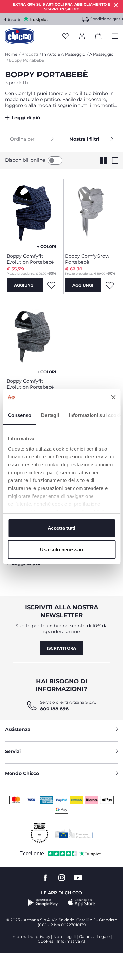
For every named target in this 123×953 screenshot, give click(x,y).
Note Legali (64, 936)
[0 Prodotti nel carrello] (98, 37)
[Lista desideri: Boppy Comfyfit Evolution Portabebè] (51, 285)
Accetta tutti (61, 528)
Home (11, 54)
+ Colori (46, 246)
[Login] (82, 36)
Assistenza (18, 729)
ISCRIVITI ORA (61, 648)
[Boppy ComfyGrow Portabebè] (91, 214)
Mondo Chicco (22, 773)
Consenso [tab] (19, 415)
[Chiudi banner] (113, 397)
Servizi (13, 751)
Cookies (45, 941)
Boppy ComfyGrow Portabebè (87, 259)
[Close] (116, 5)
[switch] (55, 160)
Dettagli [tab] (50, 415)
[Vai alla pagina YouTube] (78, 878)
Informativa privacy (30, 936)
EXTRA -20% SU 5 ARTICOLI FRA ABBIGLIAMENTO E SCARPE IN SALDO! (61, 6)
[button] (32, 139)
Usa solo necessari (61, 549)
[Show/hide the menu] (115, 36)
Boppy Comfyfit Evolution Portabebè (30, 259)
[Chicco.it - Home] (19, 36)
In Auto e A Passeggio (63, 54)
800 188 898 (54, 709)
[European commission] (74, 833)
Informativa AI (71, 941)
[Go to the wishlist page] (65, 36)
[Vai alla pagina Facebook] (45, 878)
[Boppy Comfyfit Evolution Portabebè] (32, 214)
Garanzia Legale (94, 936)
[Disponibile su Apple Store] (81, 903)
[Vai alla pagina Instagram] (62, 878)
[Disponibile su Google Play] (43, 903)
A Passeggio (101, 54)
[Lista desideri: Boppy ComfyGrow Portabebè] (109, 285)
